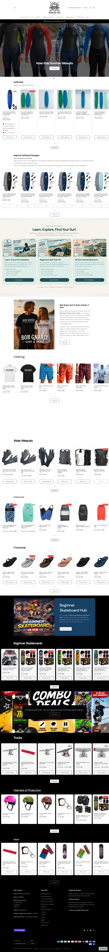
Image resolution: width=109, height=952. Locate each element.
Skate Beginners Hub (46, 896)
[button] (15, 7)
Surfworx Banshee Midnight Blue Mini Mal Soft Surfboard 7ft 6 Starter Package (65, 194)
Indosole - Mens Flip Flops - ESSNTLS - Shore (101, 571)
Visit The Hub (65, 629)
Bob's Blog (43, 907)
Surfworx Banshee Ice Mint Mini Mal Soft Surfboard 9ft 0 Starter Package (101, 194)
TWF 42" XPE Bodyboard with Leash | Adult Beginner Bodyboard (10, 525)
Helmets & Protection (27, 790)
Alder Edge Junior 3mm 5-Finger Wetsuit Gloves (45, 469)
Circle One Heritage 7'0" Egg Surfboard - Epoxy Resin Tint (46, 112)
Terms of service (45, 922)
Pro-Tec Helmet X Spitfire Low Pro (45, 814)
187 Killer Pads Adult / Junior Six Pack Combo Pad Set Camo (83, 817)
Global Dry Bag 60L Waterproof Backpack (81, 469)
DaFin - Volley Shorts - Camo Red (63, 385)
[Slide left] (51, 143)
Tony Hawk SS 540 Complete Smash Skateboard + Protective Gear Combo (83, 668)
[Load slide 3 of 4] (54, 78)
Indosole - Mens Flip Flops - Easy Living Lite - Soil (46, 571)
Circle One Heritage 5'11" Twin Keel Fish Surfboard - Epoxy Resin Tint (27, 113)
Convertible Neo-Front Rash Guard (101, 385)
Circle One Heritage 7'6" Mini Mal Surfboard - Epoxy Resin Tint (65, 113)
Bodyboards (19, 497)
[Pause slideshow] (63, 78)
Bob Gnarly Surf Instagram (47, 904)
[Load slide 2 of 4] (51, 78)
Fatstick (59, 429)
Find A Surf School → (90, 280)
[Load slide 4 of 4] (56, 78)
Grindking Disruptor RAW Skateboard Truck (64, 761)
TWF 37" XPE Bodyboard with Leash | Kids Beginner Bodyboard (28, 525)
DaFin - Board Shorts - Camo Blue (46, 385)
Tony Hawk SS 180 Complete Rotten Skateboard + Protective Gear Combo (101, 668)
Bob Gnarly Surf (20, 948)
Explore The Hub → (54, 280)
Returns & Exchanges (46, 909)
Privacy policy (43, 948)
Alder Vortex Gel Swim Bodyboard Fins (44, 524)
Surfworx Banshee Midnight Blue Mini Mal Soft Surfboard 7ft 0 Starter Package (83, 194)
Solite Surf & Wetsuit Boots (75, 429)
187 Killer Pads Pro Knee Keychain (63, 814)
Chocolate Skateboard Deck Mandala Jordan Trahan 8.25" (101, 862)
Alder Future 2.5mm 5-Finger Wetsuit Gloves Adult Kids (28, 469)
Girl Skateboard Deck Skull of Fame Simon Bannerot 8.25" (64, 863)
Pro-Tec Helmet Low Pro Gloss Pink (9, 814)
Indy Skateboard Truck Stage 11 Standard (46, 761)
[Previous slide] (45, 78)
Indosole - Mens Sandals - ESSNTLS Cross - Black (82, 571)
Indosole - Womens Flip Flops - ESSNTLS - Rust (63, 571)
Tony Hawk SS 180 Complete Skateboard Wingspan (10, 667)
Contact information (67, 948)
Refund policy (44, 925)
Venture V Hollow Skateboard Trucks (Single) (101, 761)
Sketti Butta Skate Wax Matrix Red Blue (45, 862)
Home (42, 920)
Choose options (28, 137)
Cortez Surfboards (19, 429)
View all (54, 147)
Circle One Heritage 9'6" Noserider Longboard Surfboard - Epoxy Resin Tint (83, 113)
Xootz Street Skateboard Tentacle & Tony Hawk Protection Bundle (27, 668)
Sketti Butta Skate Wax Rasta (83, 861)
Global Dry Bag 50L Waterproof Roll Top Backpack (62, 469)
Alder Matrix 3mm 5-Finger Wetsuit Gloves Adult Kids (9, 469)
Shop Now (56, 68)
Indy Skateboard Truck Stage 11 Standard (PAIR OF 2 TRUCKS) (10, 762)
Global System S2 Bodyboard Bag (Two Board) (82, 524)
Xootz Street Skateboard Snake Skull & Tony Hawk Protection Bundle (45, 668)
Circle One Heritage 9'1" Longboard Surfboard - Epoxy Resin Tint (100, 113)
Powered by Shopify (28, 948)
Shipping (43, 914)
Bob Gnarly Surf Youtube (47, 901)
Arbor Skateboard (88, 429)
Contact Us (43, 912)
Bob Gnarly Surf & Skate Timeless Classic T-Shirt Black (27, 385)
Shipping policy (58, 948)
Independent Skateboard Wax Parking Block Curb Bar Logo (28, 762)
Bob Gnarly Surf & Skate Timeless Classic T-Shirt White (9, 385)
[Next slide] (59, 78)
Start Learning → (19, 280)
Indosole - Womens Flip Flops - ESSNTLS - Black (9, 571)
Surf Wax (32, 429)
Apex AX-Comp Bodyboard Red (100, 524)
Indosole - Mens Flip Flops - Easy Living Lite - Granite (28, 571)
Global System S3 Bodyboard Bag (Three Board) (63, 525)
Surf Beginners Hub (46, 893)
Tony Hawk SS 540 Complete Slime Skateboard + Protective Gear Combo (65, 668)
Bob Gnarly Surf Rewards (47, 899)
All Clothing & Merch (47, 429)
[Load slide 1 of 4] (49, 78)
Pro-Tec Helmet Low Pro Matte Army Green (27, 814)
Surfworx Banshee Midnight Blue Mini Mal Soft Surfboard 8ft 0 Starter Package (46, 194)
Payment (43, 917)
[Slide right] (57, 143)
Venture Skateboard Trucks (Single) (82, 761)
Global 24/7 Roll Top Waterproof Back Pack (99, 469)
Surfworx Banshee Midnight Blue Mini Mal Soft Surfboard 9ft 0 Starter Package (28, 194)
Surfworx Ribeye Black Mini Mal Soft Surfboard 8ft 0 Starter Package (9, 194)
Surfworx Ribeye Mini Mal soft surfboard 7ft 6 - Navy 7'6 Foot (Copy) (9, 113)
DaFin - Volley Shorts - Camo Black (81, 385)
